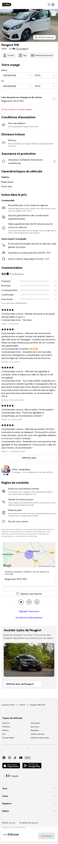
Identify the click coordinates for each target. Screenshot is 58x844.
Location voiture (8, 705)
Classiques (35, 723)
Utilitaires (6, 727)
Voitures (5, 723)
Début (4, 70)
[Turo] (7, 4)
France (22, 705)
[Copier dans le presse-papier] (36, 602)
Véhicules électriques (40, 738)
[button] (51, 4)
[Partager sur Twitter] (21, 602)
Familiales (35, 730)
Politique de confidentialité (13, 827)
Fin (2, 81)
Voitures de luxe (37, 734)
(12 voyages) (22, 48)
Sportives (35, 727)
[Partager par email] (29, 602)
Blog (27, 758)
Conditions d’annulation (29, 617)
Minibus (5, 730)
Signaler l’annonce (29, 611)
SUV (4, 734)
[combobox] (54, 99)
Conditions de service (28, 823)
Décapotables (8, 738)
